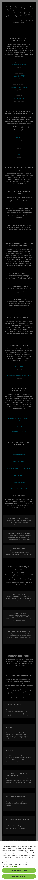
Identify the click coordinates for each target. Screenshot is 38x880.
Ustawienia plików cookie (19, 870)
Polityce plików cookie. (12, 866)
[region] (19, 860)
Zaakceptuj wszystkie (19, 876)
